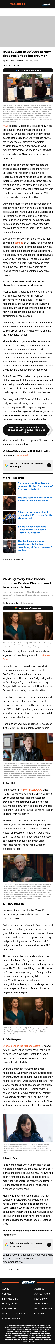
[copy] (19, 65)
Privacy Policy (9, 1303)
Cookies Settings (11, 1318)
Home (5, 559)
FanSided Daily (10, 1298)
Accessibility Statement (15, 1313)
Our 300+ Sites (42, 1293)
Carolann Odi (12, 603)
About (5, 1288)
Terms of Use (41, 1303)
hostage (18, 242)
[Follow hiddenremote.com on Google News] (49, 465)
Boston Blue (16, 1270)
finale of (31, 789)
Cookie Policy (9, 1308)
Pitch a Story (41, 1298)
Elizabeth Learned (15, 60)
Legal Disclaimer (43, 1308)
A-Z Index (39, 1313)
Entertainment (17, 559)
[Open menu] (4, 4)
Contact (6, 1293)
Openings (39, 1288)
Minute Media (16, 1325)
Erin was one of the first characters (21, 1045)
